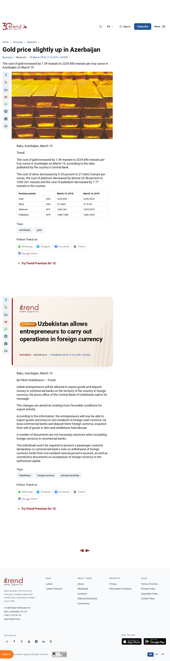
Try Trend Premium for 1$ (38, 263)
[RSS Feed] (51, 641)
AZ (156, 654)
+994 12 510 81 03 (12, 615)
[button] (6, 75)
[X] (22, 641)
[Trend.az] (14, 26)
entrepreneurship (70, 475)
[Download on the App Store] (132, 641)
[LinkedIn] (43, 641)
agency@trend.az (12, 619)
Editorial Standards (87, 598)
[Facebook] (14, 641)
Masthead (83, 588)
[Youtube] (29, 641)
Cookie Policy (148, 598)
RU (162, 654)
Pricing (112, 584)
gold (39, 230)
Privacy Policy (148, 588)
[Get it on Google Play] (155, 641)
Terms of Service (149, 584)
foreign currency (45, 475)
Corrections (83, 603)
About (81, 584)
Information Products (120, 588)
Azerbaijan (25, 230)
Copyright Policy (149, 593)
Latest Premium (54, 588)
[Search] (100, 26)
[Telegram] (36, 641)
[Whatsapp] (7, 641)
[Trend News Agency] (13, 581)
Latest (49, 584)
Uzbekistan (25, 475)
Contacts (82, 593)
